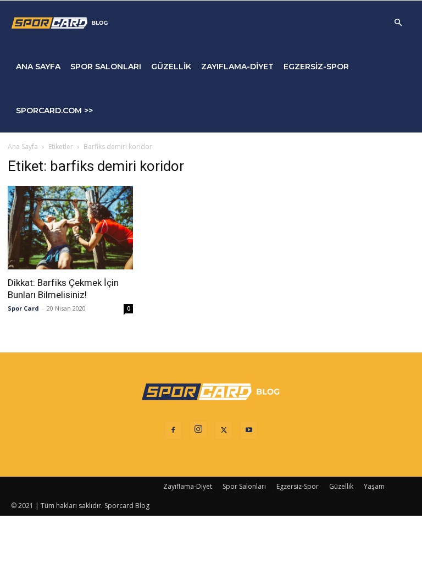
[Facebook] (173, 430)
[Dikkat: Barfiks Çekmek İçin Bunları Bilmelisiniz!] (70, 227)
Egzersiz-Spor (316, 66)
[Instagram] (198, 429)
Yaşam (374, 486)
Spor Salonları (105, 66)
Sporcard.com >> (54, 110)
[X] (223, 430)
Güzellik (171, 66)
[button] (398, 23)
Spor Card (23, 308)
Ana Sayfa (38, 66)
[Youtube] (249, 430)
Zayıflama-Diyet (237, 66)
